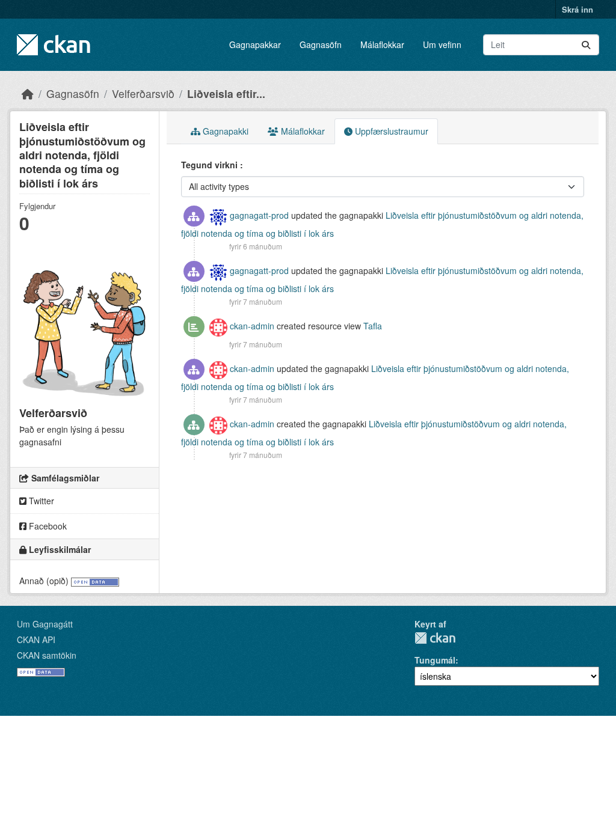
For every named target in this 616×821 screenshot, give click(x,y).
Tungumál (434, 660)
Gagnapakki (224, 131)
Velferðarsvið (143, 93)
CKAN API (36, 639)
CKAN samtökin (46, 655)
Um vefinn (442, 44)
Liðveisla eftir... (226, 93)
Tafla (372, 326)
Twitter (40, 501)
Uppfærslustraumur (390, 131)
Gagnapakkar (255, 44)
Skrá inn (577, 9)
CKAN (434, 638)
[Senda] (586, 44)
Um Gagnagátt (45, 624)
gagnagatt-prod (259, 215)
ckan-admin (252, 326)
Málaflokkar (382, 44)
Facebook (46, 526)
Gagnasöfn (321, 44)
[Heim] (28, 93)
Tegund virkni (210, 165)
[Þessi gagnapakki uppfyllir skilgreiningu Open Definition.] (95, 581)
